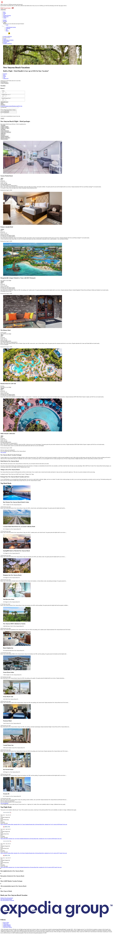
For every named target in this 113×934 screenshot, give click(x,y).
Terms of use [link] (5, 923)
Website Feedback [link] (7, 926)
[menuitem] (3, 106)
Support (4, 20)
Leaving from (3, 107)
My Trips (5, 21)
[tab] (5, 73)
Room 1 (3, 88)
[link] (14, 12)
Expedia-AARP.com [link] (7, 36)
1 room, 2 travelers (4, 83)
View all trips (3, 452)
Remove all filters (4, 139)
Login (5, 22)
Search (2, 118)
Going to (2, 109)
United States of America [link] (8, 40)
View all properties (4, 803)
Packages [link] (5, 42)
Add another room (4, 102)
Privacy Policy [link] (6, 922)
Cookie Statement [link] (6, 924)
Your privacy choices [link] (7, 927)
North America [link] (6, 41)
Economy (3, 104)
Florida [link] (4, 38)
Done (2, 103)
